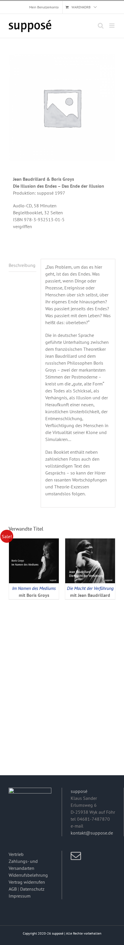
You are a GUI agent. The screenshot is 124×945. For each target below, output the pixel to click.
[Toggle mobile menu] (112, 26)
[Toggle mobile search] (101, 26)
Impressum (20, 896)
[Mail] (76, 856)
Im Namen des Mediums (34, 588)
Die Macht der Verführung (90, 588)
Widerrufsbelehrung (28, 875)
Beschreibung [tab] (22, 265)
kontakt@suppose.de (92, 833)
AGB (13, 889)
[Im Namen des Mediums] (34, 542)
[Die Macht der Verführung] (90, 542)
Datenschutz (32, 889)
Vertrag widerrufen (27, 882)
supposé (79, 791)
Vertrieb (16, 854)
